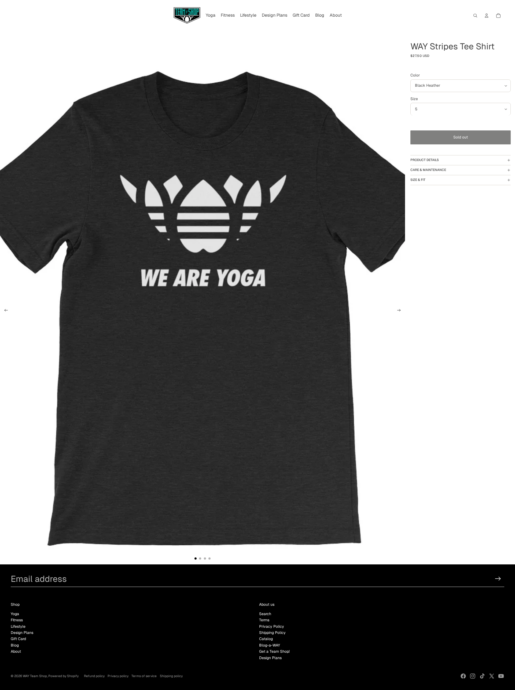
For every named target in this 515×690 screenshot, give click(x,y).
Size (414, 98)
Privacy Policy (271, 626)
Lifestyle (18, 626)
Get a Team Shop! (274, 651)
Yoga (15, 613)
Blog (15, 645)
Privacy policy (118, 676)
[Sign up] (498, 578)
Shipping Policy (272, 632)
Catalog (266, 638)
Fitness (17, 620)
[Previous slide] (4, 311)
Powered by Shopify (63, 676)
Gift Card (18, 638)
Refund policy (94, 676)
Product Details (424, 160)
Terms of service (144, 676)
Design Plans (22, 632)
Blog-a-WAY (269, 645)
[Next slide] (400, 311)
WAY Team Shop (35, 676)
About (16, 651)
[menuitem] (210, 15)
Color (415, 75)
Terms (264, 620)
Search (265, 613)
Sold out (460, 137)
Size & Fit (417, 180)
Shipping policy (171, 676)
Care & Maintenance (428, 170)
